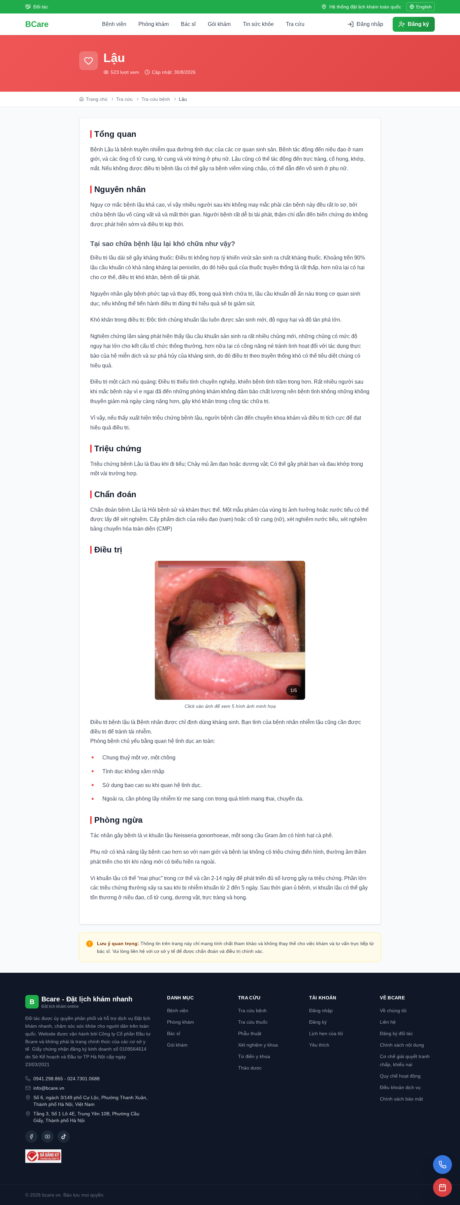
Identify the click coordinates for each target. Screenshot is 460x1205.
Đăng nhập (321, 1010)
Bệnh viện (114, 24)
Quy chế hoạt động (400, 1076)
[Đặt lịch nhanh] (442, 1187)
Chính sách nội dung (402, 1045)
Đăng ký (318, 1022)
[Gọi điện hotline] (442, 1164)
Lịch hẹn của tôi (326, 1033)
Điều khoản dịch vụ (400, 1087)
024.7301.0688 (83, 1078)
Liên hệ (388, 1022)
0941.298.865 (48, 1078)
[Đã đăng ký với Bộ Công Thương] (88, 1156)
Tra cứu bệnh (252, 1010)
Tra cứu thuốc (253, 1022)
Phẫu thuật (249, 1033)
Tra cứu (295, 24)
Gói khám (219, 24)
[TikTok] (64, 1137)
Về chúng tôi (393, 1010)
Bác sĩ (188, 24)
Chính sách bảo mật (401, 1099)
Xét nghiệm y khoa (258, 1045)
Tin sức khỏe (258, 24)
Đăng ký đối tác (396, 1033)
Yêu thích (319, 1045)
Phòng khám (153, 24)
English (424, 6)
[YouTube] (47, 1137)
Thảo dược (250, 1068)
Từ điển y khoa (254, 1056)
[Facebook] (31, 1137)
